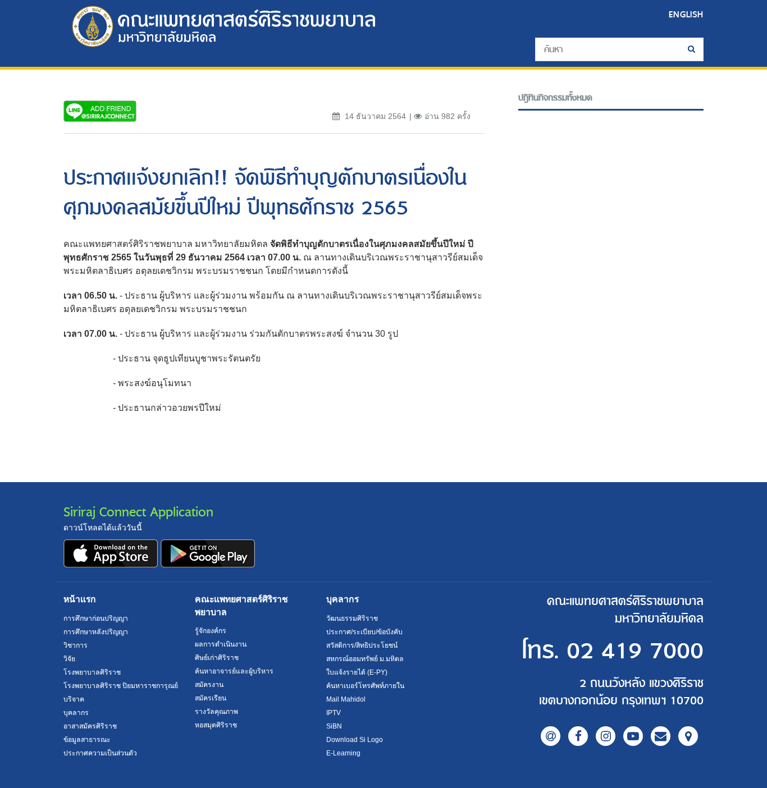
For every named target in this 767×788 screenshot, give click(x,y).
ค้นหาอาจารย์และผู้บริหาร (234, 671)
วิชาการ (75, 645)
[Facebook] (578, 736)
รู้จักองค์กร (210, 631)
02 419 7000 (635, 651)
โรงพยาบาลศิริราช (92, 672)
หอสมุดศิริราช (216, 725)
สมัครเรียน (210, 698)
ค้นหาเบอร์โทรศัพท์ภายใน (365, 686)
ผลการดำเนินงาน (220, 644)
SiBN (334, 726)
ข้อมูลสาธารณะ (87, 740)
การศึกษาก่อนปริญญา (95, 618)
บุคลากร (76, 713)
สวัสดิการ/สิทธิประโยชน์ (362, 645)
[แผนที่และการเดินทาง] (688, 736)
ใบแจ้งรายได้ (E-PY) (356, 672)
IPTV (333, 713)
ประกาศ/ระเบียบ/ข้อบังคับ (364, 632)
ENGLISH (686, 14)
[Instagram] (605, 736)
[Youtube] (633, 736)
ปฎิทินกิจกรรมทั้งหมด (555, 98)
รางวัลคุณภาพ (216, 712)
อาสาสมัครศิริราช (90, 726)
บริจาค (73, 699)
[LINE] (550, 736)
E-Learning (343, 753)
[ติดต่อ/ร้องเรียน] (660, 736)
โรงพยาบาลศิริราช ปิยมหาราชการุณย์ (120, 686)
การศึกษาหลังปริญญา (95, 632)
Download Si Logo (354, 740)
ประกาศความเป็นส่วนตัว (100, 753)
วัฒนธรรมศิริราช (352, 618)
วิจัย (69, 659)
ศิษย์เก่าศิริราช (217, 658)
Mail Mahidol (346, 699)
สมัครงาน (209, 685)
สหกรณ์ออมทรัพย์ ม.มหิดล (365, 659)
